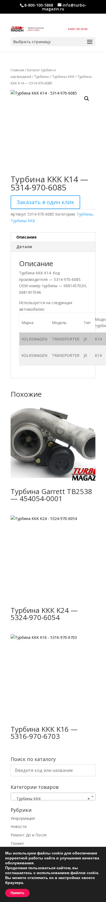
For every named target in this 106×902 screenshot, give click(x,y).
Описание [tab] (26, 237)
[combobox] (53, 796)
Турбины (41, 76)
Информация (23, 818)
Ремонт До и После (29, 835)
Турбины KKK (63, 76)
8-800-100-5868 (38, 5)
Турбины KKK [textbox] (51, 798)
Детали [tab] (24, 246)
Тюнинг (17, 843)
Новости (19, 826)
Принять (17, 893)
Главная (17, 69)
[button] (87, 99)
